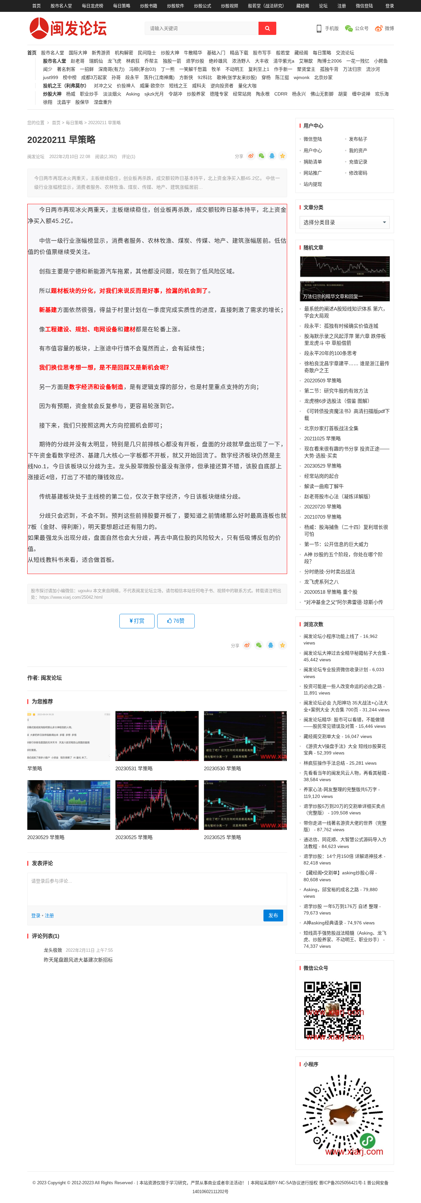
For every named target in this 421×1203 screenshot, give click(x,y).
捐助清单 (313, 161)
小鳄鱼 (381, 61)
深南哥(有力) (111, 69)
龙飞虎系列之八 (321, 582)
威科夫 (199, 85)
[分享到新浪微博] (251, 155)
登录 (389, 5)
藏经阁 (302, 5)
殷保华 (82, 102)
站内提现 (313, 184)
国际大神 (78, 52)
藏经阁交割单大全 (322, 736)
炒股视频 (229, 5)
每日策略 (121, 5)
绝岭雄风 (218, 61)
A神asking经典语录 (323, 922)
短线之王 (178, 85)
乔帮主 (151, 61)
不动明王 (234, 69)
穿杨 (266, 77)
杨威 (70, 94)
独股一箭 (172, 61)
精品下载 (239, 52)
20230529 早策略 (45, 837)
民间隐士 (147, 52)
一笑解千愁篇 (193, 69)
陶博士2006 (329, 61)
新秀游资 (101, 52)
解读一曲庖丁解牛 (324, 486)
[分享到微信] (261, 155)
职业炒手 (89, 94)
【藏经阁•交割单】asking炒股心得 (339, 872)
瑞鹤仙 (96, 61)
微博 (389, 28)
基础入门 (216, 52)
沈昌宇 (64, 102)
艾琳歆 (306, 61)
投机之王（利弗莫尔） (66, 85)
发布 (273, 915)
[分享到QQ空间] (282, 155)
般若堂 (283, 52)
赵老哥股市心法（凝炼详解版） (338, 496)
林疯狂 (133, 61)
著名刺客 (66, 69)
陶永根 (263, 94)
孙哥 (116, 77)
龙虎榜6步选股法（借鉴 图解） (338, 401)
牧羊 (216, 69)
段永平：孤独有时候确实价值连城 (341, 326)
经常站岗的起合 (321, 476)
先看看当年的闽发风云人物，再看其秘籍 (345, 773)
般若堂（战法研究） (267, 5)
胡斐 (342, 94)
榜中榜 (70, 77)
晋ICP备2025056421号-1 (343, 1182)
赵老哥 (78, 61)
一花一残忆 (357, 61)
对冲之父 (103, 85)
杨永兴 (299, 94)
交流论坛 (345, 52)
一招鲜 (87, 69)
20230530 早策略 (222, 768)
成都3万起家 (94, 77)
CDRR (280, 94)
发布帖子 (358, 139)
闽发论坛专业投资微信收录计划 (336, 669)
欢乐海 (382, 94)
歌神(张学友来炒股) (237, 77)
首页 (36, 5)
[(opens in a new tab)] (69, 736)
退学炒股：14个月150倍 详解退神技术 (343, 856)
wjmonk (302, 77)
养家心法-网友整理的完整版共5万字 (340, 789)
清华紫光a (283, 61)
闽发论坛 (35, 156)
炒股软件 (175, 5)
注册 (341, 5)
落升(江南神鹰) (159, 77)
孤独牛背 (329, 69)
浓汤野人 (241, 61)
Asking (133, 94)
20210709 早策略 (322, 517)
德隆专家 (219, 94)
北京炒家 (323, 77)
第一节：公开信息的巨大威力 (336, 544)
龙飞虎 (114, 61)
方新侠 (186, 77)
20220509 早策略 (322, 380)
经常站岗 (242, 94)
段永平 (132, 77)
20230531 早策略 (134, 768)
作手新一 (283, 69)
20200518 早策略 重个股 (331, 592)
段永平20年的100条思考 (330, 353)
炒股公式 (202, 5)
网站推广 (313, 173)
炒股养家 (196, 94)
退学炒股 (195, 61)
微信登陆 (364, 5)
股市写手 (262, 52)
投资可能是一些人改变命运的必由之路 (343, 686)
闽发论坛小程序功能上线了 (331, 636)
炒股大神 (170, 52)
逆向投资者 (222, 85)
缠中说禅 (361, 94)
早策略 (34, 768)
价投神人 (126, 85)
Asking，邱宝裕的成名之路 (331, 889)
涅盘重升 (103, 102)
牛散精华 (193, 52)
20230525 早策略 (134, 837)
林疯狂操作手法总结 (324, 763)
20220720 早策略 (322, 506)
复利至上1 (258, 69)
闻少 (47, 69)
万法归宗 (352, 69)
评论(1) (128, 156)
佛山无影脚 (322, 94)
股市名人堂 (61, 5)
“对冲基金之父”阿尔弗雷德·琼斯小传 (343, 602)
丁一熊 (168, 69)
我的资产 (358, 150)
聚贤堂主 (306, 69)
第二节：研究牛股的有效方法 (336, 391)
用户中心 (313, 150)
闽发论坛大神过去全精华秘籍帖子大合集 (345, 653)
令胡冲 (175, 94)
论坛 (323, 5)
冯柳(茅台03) (142, 69)
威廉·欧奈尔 (152, 85)
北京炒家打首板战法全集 (331, 428)
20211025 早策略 (322, 438)
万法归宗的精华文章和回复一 (333, 296)
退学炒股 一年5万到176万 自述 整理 (341, 906)
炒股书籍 (148, 5)
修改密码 (358, 173)
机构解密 (124, 52)
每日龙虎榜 (92, 5)
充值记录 (358, 161)
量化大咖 (247, 85)
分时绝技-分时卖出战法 (329, 571)
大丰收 (262, 61)
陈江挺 (282, 77)
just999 (50, 77)
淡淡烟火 (112, 94)
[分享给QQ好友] (272, 155)
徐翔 (47, 102)
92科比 (205, 77)
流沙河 (373, 69)
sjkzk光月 (154, 94)
